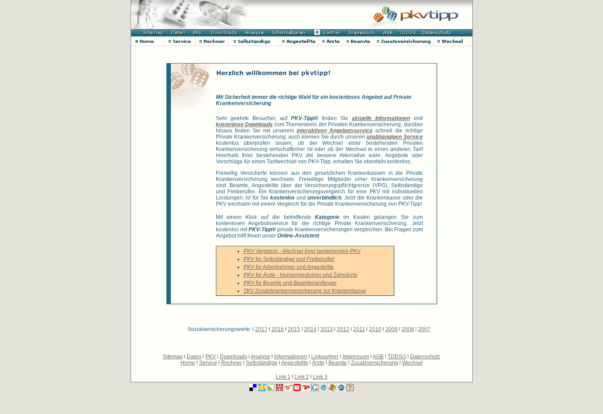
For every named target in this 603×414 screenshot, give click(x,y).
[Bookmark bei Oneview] (261, 388)
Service (208, 363)
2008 (408, 329)
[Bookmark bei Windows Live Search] (332, 388)
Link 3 (320, 377)
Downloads (233, 357)
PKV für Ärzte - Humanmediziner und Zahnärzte (301, 275)
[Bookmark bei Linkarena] (270, 388)
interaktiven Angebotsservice (335, 131)
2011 (359, 329)
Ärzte (318, 363)
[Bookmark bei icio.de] (323, 388)
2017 (261, 329)
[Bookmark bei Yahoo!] (305, 388)
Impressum (356, 357)
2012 (343, 329)
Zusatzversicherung (374, 363)
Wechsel (412, 363)
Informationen (290, 357)
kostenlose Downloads (244, 124)
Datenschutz (425, 357)
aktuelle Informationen (381, 118)
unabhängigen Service (394, 137)
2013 (326, 329)
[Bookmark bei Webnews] (297, 388)
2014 (310, 329)
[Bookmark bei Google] (314, 388)
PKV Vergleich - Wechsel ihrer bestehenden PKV (302, 251)
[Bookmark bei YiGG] (288, 388)
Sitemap (173, 357)
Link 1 (283, 377)
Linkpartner (325, 357)
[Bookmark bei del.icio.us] (252, 388)
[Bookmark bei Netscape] (341, 388)
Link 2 (301, 377)
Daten (194, 357)
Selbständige (262, 363)
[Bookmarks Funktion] (350, 388)
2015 (294, 329)
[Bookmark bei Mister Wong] (279, 388)
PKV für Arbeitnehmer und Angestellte (289, 267)
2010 (375, 329)
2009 (391, 329)
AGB (378, 357)
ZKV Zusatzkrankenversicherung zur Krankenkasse (305, 291)
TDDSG (397, 357)
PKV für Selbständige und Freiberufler (289, 259)
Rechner (231, 363)
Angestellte (294, 363)
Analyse (260, 357)
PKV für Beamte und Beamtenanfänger (290, 283)
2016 (277, 329)
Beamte (337, 363)
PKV (210, 357)
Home (188, 363)
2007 (424, 329)
